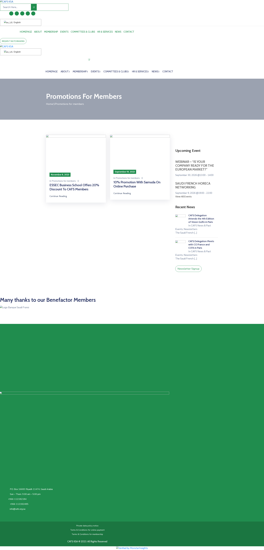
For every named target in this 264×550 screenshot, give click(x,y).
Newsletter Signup (188, 268)
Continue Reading (58, 196)
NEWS (118, 31)
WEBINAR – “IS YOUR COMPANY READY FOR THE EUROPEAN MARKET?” (194, 165)
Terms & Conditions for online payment (87, 530)
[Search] (34, 7)
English (17, 22)
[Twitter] (22, 13)
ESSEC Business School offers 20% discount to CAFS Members (74, 187)
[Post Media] (76, 154)
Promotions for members (64, 181)
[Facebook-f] (17, 13)
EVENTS (64, 31)
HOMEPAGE (26, 31)
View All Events (183, 196)
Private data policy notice (87, 525)
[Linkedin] (11, 13)
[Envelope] (33, 13)
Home (49, 104)
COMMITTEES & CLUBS (83, 31)
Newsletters (190, 229)
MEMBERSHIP (51, 31)
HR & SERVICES (105, 31)
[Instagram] (28, 13)
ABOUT (38, 31)
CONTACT (128, 31)
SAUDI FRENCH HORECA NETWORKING (192, 185)
